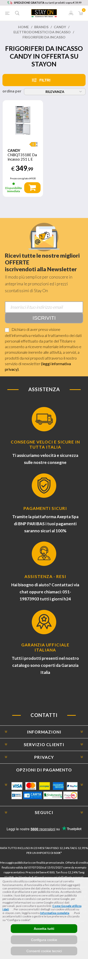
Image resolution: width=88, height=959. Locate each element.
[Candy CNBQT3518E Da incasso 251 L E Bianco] (23, 120)
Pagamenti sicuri (45, 508)
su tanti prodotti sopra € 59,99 (47, 2)
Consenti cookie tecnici (44, 951)
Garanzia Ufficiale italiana (45, 647)
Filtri (44, 80)
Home (23, 27)
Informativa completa (54, 913)
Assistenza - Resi (45, 576)
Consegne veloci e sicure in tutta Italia (45, 444)
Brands (41, 27)
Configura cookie (44, 940)
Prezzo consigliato (19, 178)
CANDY (60, 27)
